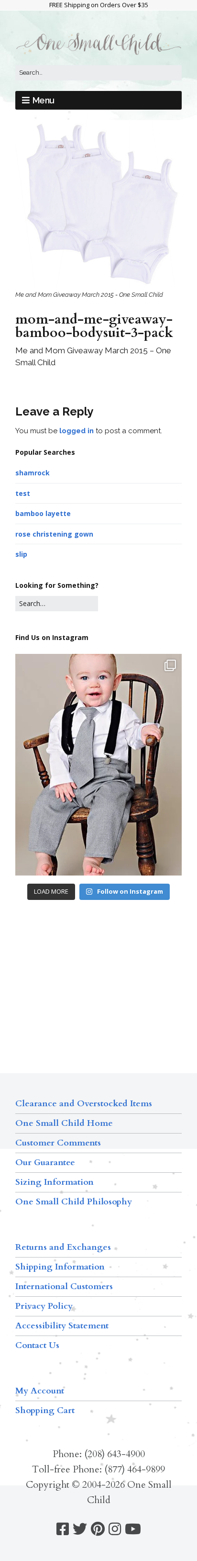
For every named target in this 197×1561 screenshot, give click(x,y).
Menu (44, 100)
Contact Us (37, 1345)
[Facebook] (62, 1529)
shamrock (32, 472)
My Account (39, 1391)
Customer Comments (58, 1143)
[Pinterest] (98, 1529)
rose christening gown (54, 534)
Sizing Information (54, 1182)
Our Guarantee (45, 1162)
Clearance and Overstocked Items (83, 1104)
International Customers (64, 1286)
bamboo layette (43, 513)
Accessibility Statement (62, 1326)
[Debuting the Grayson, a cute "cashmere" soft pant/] (98, 765)
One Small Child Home (64, 1123)
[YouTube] (133, 1529)
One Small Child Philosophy (73, 1202)
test (22, 493)
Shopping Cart (45, 1410)
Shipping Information (60, 1267)
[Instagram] (115, 1529)
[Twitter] (80, 1529)
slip (21, 554)
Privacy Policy (44, 1306)
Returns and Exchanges (63, 1247)
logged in (76, 431)
